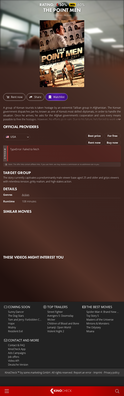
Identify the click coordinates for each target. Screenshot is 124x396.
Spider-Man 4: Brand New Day (103, 311)
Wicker (51, 319)
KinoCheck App (17, 349)
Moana (90, 331)
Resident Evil (15, 331)
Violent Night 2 (55, 331)
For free (112, 136)
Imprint (97, 372)
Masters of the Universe (100, 319)
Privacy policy (111, 372)
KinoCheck (11, 372)
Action (25, 195)
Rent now (94, 142)
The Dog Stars (16, 315)
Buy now (112, 142)
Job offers (13, 356)
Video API (13, 360)
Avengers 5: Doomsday (60, 315)
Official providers (20, 126)
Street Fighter (55, 311)
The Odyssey (93, 327)
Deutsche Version (18, 364)
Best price (94, 136)
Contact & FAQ (16, 345)
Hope (11, 323)
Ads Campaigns (17, 353)
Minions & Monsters (97, 323)
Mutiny (12, 327)
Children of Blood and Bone (63, 323)
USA (13, 137)
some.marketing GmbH (37, 372)
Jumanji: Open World (59, 327)
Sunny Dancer (16, 311)
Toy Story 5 (92, 315)
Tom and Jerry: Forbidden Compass (25, 319)
